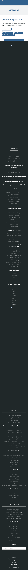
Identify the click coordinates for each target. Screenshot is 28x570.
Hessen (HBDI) (14, 259)
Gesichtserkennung (14, 219)
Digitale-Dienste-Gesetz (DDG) (14, 436)
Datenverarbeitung (14, 201)
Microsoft (14, 295)
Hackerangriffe (14, 478)
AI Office (14, 493)
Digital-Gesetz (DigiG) (14, 438)
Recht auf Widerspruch (14, 162)
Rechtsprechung (14, 504)
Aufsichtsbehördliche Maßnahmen (14, 172)
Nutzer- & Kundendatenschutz (13, 223)
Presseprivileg (14, 531)
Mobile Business (14, 221)
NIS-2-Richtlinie (14, 481)
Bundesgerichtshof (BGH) (14, 511)
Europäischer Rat (14, 462)
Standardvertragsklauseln (14, 241)
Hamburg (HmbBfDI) (14, 257)
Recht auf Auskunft (14, 156)
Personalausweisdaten (18, 32)
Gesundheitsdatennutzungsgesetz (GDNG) (14, 447)
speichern (4, 34)
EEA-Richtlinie (14, 528)
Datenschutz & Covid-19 (14, 526)
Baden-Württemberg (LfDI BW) (14, 250)
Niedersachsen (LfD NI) (14, 260)
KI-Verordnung (13, 500)
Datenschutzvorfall (14, 215)
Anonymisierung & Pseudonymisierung (14, 192)
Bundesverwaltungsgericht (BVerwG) (14, 514)
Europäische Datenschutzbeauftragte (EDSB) (14, 457)
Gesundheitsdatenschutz (14, 217)
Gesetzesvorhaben (14, 466)
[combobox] (13, 548)
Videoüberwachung (14, 226)
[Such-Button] (25, 548)
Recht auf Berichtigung (14, 158)
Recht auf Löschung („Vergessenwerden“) (14, 160)
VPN (14, 279)
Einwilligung (14, 203)
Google (14, 289)
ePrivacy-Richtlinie (14, 445)
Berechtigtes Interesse (14, 196)
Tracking (14, 277)
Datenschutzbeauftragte (14, 199)
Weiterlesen (7, 29)
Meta (14, 293)
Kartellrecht (14, 530)
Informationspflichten (14, 205)
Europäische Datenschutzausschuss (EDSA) (14, 455)
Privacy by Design (14, 224)
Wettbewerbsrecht (14, 541)
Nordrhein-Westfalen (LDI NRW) (14, 262)
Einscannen (10, 32)
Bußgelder (13, 170)
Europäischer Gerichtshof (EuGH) (14, 518)
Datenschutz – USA (14, 237)
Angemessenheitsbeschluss (14, 234)
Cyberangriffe (14, 474)
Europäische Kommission (14, 458)
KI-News (14, 499)
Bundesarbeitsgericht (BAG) (14, 509)
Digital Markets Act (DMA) (14, 439)
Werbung (14, 539)
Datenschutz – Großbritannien (14, 235)
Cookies (14, 273)
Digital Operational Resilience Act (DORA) (14, 441)
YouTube (14, 302)
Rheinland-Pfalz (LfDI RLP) (14, 264)
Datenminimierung (14, 197)
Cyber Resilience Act (14, 476)
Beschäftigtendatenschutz (14, 212)
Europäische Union (14, 450)
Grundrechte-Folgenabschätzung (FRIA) (14, 495)
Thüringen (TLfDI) (14, 266)
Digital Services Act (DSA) (14, 443)
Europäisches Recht (14, 464)
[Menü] (25, 2)
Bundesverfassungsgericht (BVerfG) (14, 512)
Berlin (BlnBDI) (14, 253)
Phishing (14, 483)
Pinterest (14, 298)
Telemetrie (14, 275)
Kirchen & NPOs (14, 420)
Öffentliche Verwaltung (14, 422)
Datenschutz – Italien (14, 239)
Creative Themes (18, 554)
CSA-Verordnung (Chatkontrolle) (14, 432)
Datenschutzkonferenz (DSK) (14, 255)
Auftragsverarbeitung (14, 194)
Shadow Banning (14, 533)
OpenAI (14, 297)
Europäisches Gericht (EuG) (14, 516)
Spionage (14, 535)
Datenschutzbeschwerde (14, 214)
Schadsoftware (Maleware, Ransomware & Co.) (14, 485)
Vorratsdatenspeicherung (14, 537)
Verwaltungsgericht (11, 34)
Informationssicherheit (14, 479)
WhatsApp (14, 304)
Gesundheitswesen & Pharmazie (14, 418)
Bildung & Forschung (14, 417)
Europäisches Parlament (14, 460)
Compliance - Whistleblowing (14, 430)
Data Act (14, 434)
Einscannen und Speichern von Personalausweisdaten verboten (12, 20)
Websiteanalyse (14, 281)
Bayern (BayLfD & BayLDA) (14, 251)
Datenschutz (4, 32)
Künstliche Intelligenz (14, 489)
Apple (14, 288)
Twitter (14, 300)
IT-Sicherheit (14, 469)
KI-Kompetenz (14, 497)
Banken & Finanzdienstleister (14, 415)
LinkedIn (14, 291)
